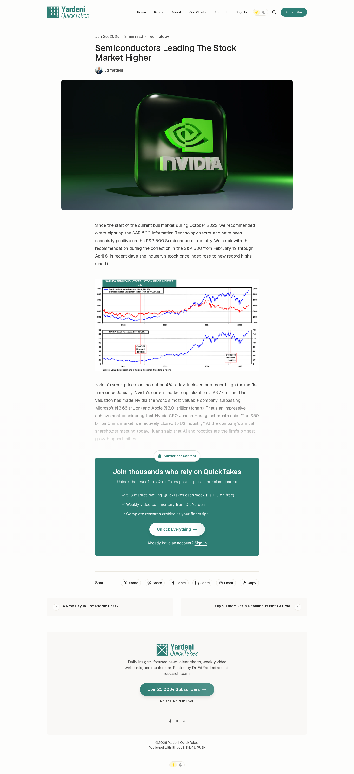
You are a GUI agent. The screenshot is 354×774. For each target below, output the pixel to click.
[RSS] (184, 721)
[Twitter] (177, 721)
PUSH (201, 747)
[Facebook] (170, 721)
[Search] (274, 12)
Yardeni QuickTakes (183, 743)
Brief (189, 747)
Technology (158, 36)
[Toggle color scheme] (260, 12)
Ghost (177, 747)
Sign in (201, 542)
